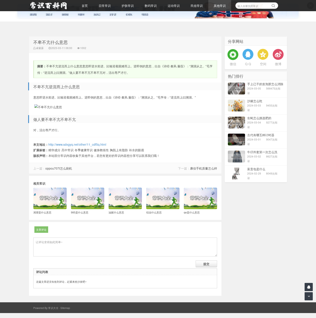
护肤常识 (128, 5)
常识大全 (53, 308)
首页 (85, 5)
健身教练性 (101, 150)
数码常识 (151, 5)
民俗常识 (197, 5)
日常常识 (105, 5)
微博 (278, 64)
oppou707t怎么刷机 (58, 168)
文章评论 (41, 229)
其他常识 (220, 5)
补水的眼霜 (136, 150)
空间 (263, 64)
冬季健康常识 (84, 150)
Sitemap (65, 308)
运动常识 (174, 5)
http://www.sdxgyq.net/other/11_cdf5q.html (77, 144)
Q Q (248, 64)
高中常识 (67, 150)
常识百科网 (50, 5)
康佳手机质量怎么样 (203, 168)
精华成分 (54, 150)
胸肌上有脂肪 (119, 150)
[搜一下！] (273, 5)
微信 (233, 64)
